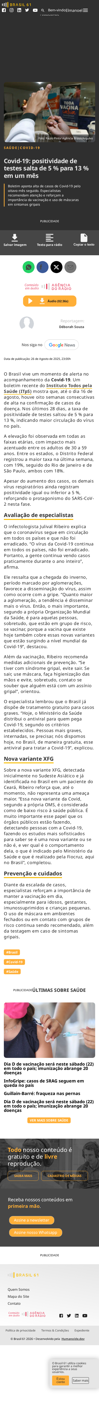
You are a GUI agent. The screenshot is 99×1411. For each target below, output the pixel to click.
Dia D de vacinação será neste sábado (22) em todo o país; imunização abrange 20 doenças (49, 1068)
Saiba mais (23, 1176)
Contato (14, 1303)
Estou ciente (60, 1380)
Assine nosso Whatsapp (35, 1232)
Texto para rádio (49, 244)
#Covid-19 (14, 962)
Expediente (81, 1330)
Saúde (11, 147)
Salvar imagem (15, 244)
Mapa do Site (18, 1296)
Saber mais (80, 1380)
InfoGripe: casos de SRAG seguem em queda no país (44, 1083)
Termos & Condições (55, 1330)
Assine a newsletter (31, 1220)
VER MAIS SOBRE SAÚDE (49, 1120)
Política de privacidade (21, 1330)
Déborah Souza (71, 326)
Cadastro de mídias (64, 1176)
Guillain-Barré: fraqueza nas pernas (42, 1093)
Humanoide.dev (73, 1339)
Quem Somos (19, 1289)
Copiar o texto (84, 244)
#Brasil (12, 952)
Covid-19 (30, 147)
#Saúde (12, 971)
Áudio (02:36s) (58, 301)
